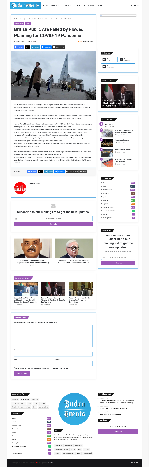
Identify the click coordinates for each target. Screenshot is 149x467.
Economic (66, 6)
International (29, 19)
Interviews (106, 214)
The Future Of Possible (123, 150)
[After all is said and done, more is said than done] (107, 133)
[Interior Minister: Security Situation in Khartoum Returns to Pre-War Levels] (53, 289)
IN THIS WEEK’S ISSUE (110, 211)
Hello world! (109, 124)
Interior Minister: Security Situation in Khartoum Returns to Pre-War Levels (53, 300)
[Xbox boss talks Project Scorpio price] (107, 162)
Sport (104, 197)
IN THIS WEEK (89, 6)
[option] (118, 96)
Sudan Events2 (20, 42)
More (100, 6)
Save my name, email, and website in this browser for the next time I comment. (43, 368)
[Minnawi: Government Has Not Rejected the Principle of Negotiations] (81, 289)
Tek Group (50, 463)
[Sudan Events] (25, 6)
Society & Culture (108, 207)
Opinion (77, 6)
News (45, 6)
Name (16, 350)
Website (57, 359)
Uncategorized (107, 218)
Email (16, 359)
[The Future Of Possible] (107, 153)
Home (17, 19)
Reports (55, 6)
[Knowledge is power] (107, 143)
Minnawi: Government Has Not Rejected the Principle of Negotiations (79, 300)
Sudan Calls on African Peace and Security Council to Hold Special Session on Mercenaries (25, 300)
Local (104, 186)
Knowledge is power (122, 140)
